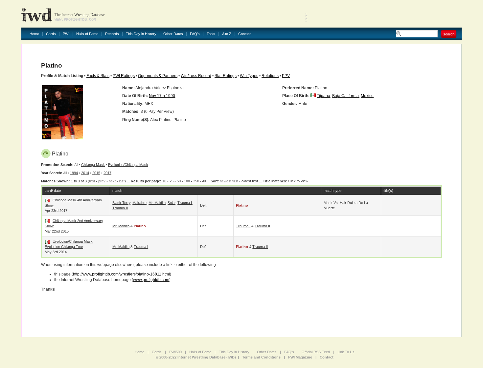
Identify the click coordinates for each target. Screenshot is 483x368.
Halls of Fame (87, 34)
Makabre (139, 203)
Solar (171, 203)
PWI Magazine (300, 357)
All (204, 181)
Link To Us (346, 352)
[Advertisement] (385, 13)
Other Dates (173, 34)
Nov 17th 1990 (162, 95)
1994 (74, 173)
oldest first (250, 181)
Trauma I (184, 203)
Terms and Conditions (261, 357)
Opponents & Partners (157, 75)
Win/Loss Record (196, 75)
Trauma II (120, 208)
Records (112, 34)
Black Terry (121, 203)
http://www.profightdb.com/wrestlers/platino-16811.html (121, 274)
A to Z (226, 34)
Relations (270, 75)
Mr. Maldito (157, 203)
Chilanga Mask (93, 165)
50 (179, 181)
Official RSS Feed (316, 352)
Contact (244, 34)
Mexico (367, 95)
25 (171, 181)
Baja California (345, 95)
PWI (66, 34)
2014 (85, 173)
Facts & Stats (97, 75)
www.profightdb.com (151, 279)
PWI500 (175, 352)
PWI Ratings (124, 75)
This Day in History (141, 34)
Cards (51, 34)
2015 (96, 173)
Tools (211, 34)
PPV (286, 75)
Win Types (249, 75)
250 (196, 181)
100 (187, 181)
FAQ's (195, 34)
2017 (107, 173)
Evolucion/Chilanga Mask (128, 165)
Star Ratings (226, 75)
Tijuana (323, 95)
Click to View (298, 181)
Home (34, 34)
